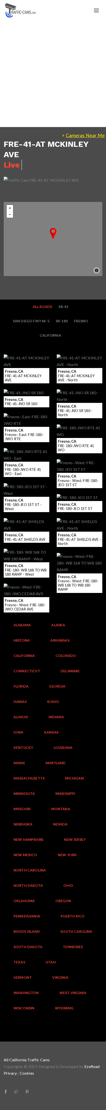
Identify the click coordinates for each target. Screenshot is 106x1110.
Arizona (22, 640)
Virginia (60, 977)
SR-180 (62, 321)
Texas (19, 962)
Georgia (57, 686)
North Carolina (30, 870)
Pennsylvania (27, 916)
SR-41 (63, 307)
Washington (26, 993)
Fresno (81, 321)
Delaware (70, 671)
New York (67, 855)
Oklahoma (24, 901)
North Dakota (28, 885)
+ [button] (10, 208)
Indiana (56, 717)
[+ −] (53, 239)
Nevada (60, 824)
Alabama (22, 625)
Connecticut (27, 671)
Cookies (27, 1073)
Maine (19, 763)
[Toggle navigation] (96, 10)
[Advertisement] (53, 74)
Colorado (65, 655)
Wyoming (64, 1008)
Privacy (10, 1073)
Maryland (56, 763)
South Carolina (76, 931)
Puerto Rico (73, 916)
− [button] (10, 214)
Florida (21, 686)
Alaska (58, 625)
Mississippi (65, 793)
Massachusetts (29, 778)
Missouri (22, 809)
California (50, 335)
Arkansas (59, 640)
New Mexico (25, 855)
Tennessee (73, 947)
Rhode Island (27, 931)
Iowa (19, 732)
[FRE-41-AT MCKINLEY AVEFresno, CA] (53, 233)
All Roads (42, 307)
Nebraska (23, 824)
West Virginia (72, 993)
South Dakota (28, 947)
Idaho (53, 701)
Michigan (74, 778)
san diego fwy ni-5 (31, 321)
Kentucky (23, 747)
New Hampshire (29, 839)
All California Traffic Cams (27, 1059)
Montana (60, 809)
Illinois (21, 717)
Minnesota (24, 793)
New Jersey (75, 839)
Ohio (68, 885)
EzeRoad (92, 1066)
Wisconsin (24, 1008)
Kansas (51, 732)
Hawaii (20, 701)
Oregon (63, 901)
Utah (51, 962)
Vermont (23, 977)
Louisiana (63, 747)
